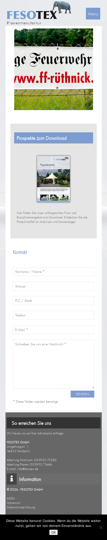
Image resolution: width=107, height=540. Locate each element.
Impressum (13, 502)
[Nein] (100, 527)
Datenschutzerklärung (21, 507)
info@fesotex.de (27, 469)
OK (53, 532)
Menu (93, 14)
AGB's (11, 498)
